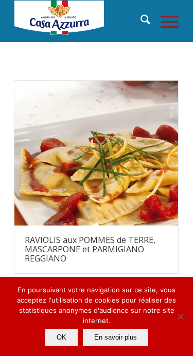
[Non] (180, 316)
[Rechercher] (140, 21)
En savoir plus (115, 337)
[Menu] (164, 21)
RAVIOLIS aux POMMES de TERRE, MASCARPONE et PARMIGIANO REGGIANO (90, 249)
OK (61, 337)
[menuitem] (140, 21)
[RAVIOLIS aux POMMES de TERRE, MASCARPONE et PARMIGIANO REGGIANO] (96, 153)
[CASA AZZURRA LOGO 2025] (80, 21)
